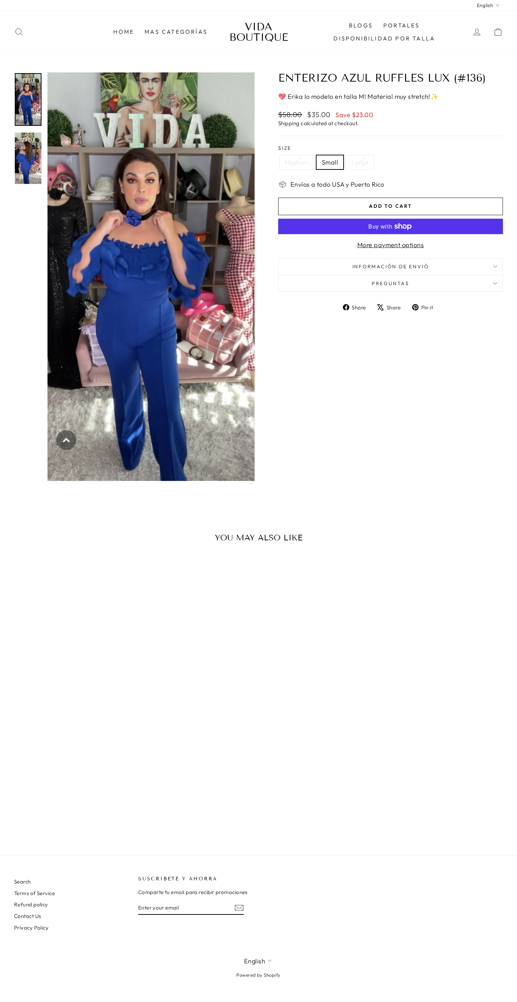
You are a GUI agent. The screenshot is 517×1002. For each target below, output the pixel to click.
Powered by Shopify (258, 975)
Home (123, 31)
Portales (401, 25)
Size (285, 148)
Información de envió (390, 266)
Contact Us (27, 916)
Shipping (289, 123)
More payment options (390, 245)
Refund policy (31, 904)
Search (22, 881)
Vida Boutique (258, 32)
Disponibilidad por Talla (384, 38)
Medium (296, 162)
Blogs (361, 25)
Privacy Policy (31, 927)
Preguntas (390, 283)
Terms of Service (34, 893)
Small (330, 162)
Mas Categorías (176, 31)
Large (360, 162)
